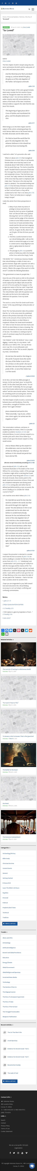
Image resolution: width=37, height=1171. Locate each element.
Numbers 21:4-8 (21, 432)
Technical (6, 912)
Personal (6, 27)
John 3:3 (32, 423)
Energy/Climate (7, 962)
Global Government (8, 967)
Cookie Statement (6, 1131)
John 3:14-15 (30, 460)
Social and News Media (10, 977)
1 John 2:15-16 (30, 376)
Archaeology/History (9, 853)
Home (4, 17)
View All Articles (10, 924)
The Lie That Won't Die (15, 1032)
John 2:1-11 (7, 601)
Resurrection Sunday (14, 1065)
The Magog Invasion (9, 992)
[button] (32, 1166)
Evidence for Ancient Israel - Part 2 (18, 1049)
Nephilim (5, 893)
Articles (22, 17)
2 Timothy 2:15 (8, 608)
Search (3, 1120)
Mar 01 (12, 738)
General (5, 873)
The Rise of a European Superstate (13, 997)
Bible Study (6, 858)
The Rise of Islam (8, 1002)
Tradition (5, 917)
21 (19, 561)
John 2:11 (31, 123)
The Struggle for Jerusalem (11, 1012)
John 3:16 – (14, 561)
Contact (3, 1123)
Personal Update (13, 17)
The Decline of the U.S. (10, 987)
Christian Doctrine (8, 863)
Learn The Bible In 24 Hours (11, 888)
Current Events (7, 868)
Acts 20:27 (7, 618)
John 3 (21, 251)
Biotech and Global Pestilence (12, 952)
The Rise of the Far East (10, 1007)
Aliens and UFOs (8, 938)
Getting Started (8, 878)
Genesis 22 (27, 476)
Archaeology (6, 943)
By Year (28, 17)
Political (5, 903)
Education (6, 957)
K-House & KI (7, 883)
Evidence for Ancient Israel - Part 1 (18, 1057)
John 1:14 (31, 86)
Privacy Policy (5, 1126)
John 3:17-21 (30, 550)
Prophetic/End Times (9, 907)
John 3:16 (31, 150)
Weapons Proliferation (10, 1017)
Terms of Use (5, 1129)
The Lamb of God (13, 1073)
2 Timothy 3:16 (7, 614)
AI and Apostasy (12, 1041)
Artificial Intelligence (9, 948)
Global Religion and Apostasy (11, 972)
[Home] (8, 8)
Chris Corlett (26, 27)
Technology (6, 982)
